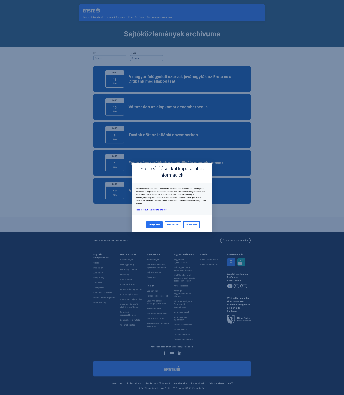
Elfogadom (154, 224)
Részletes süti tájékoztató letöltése (152, 210)
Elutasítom (191, 224)
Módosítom (173, 224)
